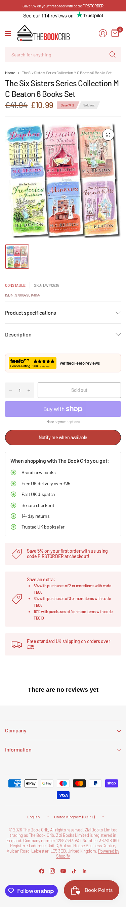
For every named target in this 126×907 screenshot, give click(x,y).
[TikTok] (74, 871)
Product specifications (30, 312)
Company (16, 730)
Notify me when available (63, 437)
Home (10, 73)
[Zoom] (108, 135)
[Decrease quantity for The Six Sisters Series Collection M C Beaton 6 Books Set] (10, 390)
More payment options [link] (63, 421)
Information (18, 749)
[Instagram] (52, 871)
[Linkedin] (84, 871)
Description (18, 334)
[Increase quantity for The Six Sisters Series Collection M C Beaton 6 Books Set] (29, 390)
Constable (15, 285)
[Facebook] (41, 871)
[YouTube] (63, 871)
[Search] (112, 54)
